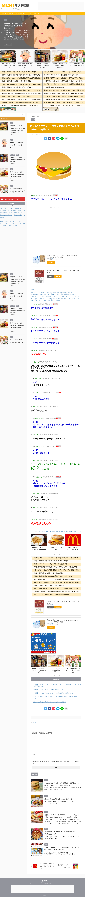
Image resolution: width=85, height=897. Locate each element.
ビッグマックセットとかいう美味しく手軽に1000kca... (60, 65)
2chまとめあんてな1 (5, 221)
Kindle (50, 276)
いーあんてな (7, 223)
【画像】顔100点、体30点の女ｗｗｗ (54, 86)
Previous (1, 32)
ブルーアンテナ (4, 208)
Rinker (52, 258)
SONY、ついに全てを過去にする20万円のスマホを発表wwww (50, 593)
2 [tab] (54, 554)
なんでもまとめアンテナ (17, 208)
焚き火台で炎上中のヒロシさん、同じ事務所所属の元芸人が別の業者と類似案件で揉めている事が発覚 (22, 77)
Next (83, 32)
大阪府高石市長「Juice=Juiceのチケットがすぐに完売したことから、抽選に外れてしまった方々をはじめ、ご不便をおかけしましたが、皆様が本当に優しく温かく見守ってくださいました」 (64, 72)
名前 (33, 754)
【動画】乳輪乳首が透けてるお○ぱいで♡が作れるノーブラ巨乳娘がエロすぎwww (22, 74)
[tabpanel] (8, 59)
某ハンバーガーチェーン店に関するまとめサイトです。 (42, 883)
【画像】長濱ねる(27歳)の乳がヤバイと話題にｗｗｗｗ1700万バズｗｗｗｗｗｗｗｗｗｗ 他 (64, 98)
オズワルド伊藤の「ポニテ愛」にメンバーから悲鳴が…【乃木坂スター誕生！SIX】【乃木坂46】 (64, 104)
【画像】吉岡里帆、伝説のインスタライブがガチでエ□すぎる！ (18, 72)
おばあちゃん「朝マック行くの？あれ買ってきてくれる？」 (25, 65)
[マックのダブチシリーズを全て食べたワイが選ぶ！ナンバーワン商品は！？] (58, 138)
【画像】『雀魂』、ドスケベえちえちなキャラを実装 (16, 95)
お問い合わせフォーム (7, 13)
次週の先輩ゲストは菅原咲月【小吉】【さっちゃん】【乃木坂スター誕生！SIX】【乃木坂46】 (64, 101)
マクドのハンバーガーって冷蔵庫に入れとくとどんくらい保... (73, 549)
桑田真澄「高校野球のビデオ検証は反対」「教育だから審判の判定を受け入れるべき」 (64, 77)
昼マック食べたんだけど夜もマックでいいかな (58, 799)
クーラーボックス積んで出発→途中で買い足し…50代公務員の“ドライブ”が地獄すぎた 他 (64, 95)
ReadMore (8, 44)
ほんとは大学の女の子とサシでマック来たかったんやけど (77, 65)
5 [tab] (59, 554)
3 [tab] (56, 554)
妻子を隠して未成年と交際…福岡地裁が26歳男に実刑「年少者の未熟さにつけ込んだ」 (22, 92)
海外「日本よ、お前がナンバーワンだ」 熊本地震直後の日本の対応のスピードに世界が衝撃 (64, 83)
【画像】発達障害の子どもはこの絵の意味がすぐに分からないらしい (20, 89)
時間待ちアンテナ (5, 210)
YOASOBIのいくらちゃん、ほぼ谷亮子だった (46, 596)
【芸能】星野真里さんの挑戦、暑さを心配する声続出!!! (16, 86)
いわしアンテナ (16, 223)
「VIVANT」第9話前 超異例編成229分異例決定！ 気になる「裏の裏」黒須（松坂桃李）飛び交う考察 (22, 101)
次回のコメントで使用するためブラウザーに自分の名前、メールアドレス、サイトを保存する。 (56, 762)
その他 (34, 722)
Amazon (51, 262)
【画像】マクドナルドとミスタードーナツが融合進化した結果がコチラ (16, 25)
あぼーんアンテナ (12, 225)
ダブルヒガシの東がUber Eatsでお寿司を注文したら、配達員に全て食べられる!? (22, 104)
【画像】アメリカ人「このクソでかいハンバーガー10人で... (8, 65)
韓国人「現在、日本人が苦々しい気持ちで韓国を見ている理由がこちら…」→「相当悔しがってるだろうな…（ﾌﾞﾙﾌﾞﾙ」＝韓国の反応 (64, 89)
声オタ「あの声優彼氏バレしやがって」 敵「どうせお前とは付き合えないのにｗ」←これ (22, 98)
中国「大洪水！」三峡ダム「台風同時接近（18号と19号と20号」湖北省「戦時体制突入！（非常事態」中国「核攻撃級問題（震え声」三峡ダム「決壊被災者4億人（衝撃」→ (64, 80)
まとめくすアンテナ (16, 212)
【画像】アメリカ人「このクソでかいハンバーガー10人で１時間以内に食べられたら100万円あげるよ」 (57, 685)
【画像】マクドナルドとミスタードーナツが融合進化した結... (42, 65)
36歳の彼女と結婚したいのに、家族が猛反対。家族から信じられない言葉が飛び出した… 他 (64, 92)
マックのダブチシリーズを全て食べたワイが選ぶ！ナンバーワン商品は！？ (60, 531)
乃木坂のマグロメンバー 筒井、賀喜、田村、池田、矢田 (60, 74)
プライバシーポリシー (22, 13)
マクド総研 (42, 881)
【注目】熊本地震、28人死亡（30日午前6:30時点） (16, 80)
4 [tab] (58, 554)
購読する (5, 118)
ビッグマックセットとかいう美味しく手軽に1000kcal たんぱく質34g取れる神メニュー (56, 697)
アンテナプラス (18, 215)
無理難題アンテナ (16, 210)
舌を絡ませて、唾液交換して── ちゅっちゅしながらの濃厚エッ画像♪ (20, 83)
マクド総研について (35, 13)
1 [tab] (53, 554)
